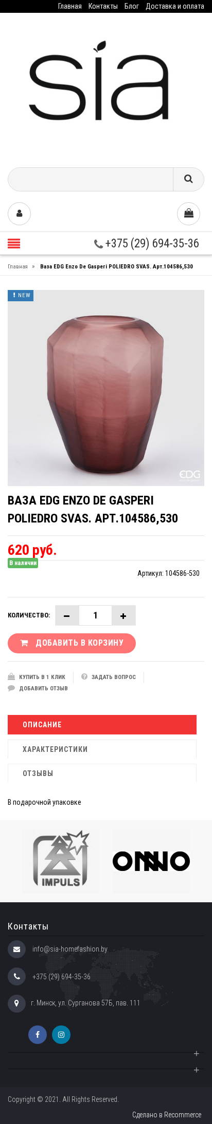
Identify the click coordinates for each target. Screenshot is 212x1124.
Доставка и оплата (175, 6)
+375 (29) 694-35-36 (151, 243)
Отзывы (38, 773)
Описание (42, 725)
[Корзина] (188, 213)
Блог (132, 6)
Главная (70, 6)
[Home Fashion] (106, 86)
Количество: (29, 615)
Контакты (103, 6)
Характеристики (55, 749)
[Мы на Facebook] (37, 1034)
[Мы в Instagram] (61, 1034)
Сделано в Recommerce (166, 1115)
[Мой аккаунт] (19, 213)
